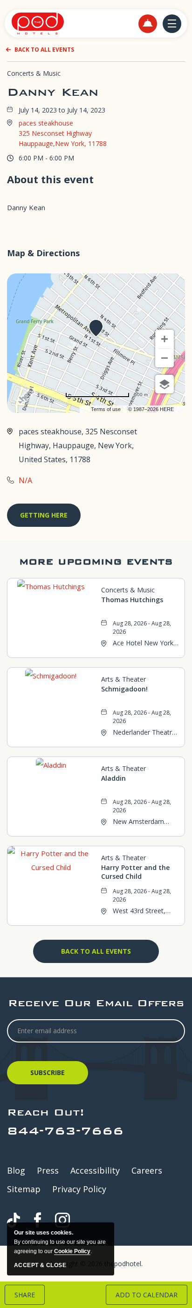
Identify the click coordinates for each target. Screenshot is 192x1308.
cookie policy (72, 1251)
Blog (16, 1170)
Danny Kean (52, 92)
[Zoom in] (164, 339)
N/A (25, 480)
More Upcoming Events (96, 561)
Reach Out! (45, 1112)
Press (48, 1170)
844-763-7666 (65, 1130)
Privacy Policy (79, 1189)
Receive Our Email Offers (96, 1002)
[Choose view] (164, 384)
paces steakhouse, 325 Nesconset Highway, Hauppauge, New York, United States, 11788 (78, 445)
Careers (146, 1170)
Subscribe (49, 1076)
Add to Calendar (147, 1294)
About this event (50, 179)
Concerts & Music (34, 73)
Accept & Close (40, 1265)
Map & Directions (43, 253)
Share (24, 1294)
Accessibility (95, 1170)
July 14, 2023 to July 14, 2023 (62, 110)
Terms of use (106, 409)
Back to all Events (44, 49)
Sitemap (24, 1189)
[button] (147, 23)
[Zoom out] (164, 358)
